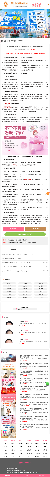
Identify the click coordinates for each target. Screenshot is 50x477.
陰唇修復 (9, 297)
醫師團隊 (45, 456)
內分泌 (21, 440)
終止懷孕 (9, 283)
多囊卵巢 (29, 447)
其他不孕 (20, 41)
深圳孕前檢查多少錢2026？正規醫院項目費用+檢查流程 (15, 271)
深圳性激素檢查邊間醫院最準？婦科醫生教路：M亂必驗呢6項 (16, 262)
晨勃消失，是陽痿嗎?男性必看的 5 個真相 (11, 258)
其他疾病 (45, 440)
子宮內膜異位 (29, 453)
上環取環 (9, 294)
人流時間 (41, 291)
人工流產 (41, 297)
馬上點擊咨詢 (33, 49)
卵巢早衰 (29, 450)
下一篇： (5, 242)
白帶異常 (21, 447)
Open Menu (48, 4)
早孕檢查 (25, 291)
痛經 (21, 450)
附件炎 (12, 456)
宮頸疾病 (25, 286)
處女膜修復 (37, 453)
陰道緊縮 (9, 291)
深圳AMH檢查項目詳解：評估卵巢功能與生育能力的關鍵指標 (21, 242)
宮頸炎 (12, 447)
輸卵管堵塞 (29, 443)
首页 (8, 41)
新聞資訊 (45, 453)
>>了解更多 (23, 326)
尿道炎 (12, 453)
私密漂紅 (37, 456)
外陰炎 (29, 456)
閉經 (21, 453)
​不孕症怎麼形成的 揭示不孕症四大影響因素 (17, 240)
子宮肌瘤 (25, 288)
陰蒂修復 (37, 450)
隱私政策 (22, 470)
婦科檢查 (25, 294)
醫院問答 (45, 450)
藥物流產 (9, 288)
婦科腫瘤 (25, 283)
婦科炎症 (25, 297)
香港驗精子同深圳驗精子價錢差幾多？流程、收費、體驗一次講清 (17, 266)
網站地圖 (38, 472)
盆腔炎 (20, 456)
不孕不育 (13, 41)
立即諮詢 (20, 309)
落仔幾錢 (41, 286)
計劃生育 (4, 440)
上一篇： (5, 240)
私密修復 (41, 283)
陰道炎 (12, 443)
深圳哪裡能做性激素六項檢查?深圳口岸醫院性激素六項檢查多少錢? (17, 254)
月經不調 (9, 286)
